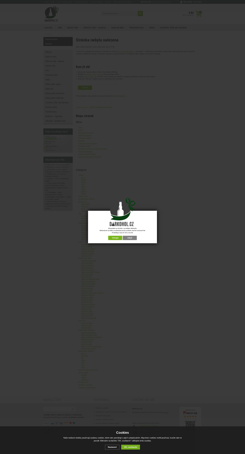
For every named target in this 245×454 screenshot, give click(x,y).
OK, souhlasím (130, 447)
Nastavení (112, 447)
